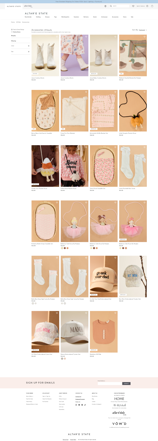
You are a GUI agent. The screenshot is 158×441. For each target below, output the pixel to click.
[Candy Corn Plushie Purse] (45, 166)
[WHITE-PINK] (33, 303)
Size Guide (61, 401)
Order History (29, 401)
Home (124, 17)
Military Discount (62, 399)
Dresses (47, 17)
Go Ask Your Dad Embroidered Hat (100, 299)
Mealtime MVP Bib (95, 354)
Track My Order (29, 399)
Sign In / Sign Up (46, 396)
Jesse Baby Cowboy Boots (98, 78)
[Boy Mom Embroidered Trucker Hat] (133, 276)
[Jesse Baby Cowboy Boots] (104, 55)
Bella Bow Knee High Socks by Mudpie (43, 299)
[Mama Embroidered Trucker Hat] (74, 332)
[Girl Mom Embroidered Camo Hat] (45, 332)
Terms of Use (65, 439)
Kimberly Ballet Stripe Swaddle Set (42, 244)
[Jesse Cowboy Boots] (45, 55)
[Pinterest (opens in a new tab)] (82, 404)
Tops (55, 17)
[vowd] (119, 423)
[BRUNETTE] (65, 248)
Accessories (115, 17)
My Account (46, 393)
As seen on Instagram (96, 404)
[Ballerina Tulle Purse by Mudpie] (74, 221)
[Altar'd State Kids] (119, 413)
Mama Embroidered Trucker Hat (70, 354)
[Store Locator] (105, 6)
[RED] (67, 248)
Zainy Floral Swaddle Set (97, 188)
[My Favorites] (133, 6)
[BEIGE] (62, 359)
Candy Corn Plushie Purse (39, 188)
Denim (95, 17)
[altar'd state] (36, 13)
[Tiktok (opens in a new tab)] (85, 404)
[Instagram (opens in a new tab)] (76, 404)
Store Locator (62, 404)
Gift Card (61, 406)
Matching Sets (65, 17)
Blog (93, 399)
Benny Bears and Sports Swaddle (42, 133)
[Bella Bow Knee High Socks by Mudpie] (45, 276)
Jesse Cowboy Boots (38, 78)
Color (12, 46)
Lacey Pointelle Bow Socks (127, 188)
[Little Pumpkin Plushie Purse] (133, 110)
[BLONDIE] (62, 248)
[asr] (119, 405)
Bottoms (86, 17)
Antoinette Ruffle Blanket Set (99, 133)
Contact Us (78, 393)
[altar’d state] (13, 6)
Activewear (104, 17)
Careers (93, 401)
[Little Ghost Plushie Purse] (74, 166)
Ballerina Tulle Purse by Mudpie (70, 244)
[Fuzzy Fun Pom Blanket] (74, 110)
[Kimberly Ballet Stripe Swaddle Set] (45, 221)
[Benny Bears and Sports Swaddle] (45, 110)
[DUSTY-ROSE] (65, 359)
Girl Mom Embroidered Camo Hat (42, 354)
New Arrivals (28, 17)
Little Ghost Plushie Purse (68, 188)
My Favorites (45, 401)
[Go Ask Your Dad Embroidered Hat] (104, 276)
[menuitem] (28, 17)
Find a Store (16, 32)
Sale (132, 17)
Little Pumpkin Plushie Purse (127, 133)
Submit (126, 383)
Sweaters (76, 17)
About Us (94, 393)
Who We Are (94, 396)
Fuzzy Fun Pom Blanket (68, 133)
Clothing (38, 17)
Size (12, 51)
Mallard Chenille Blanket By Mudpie (130, 78)
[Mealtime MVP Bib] (104, 332)
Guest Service (63, 393)
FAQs (60, 396)
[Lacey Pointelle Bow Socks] (133, 166)
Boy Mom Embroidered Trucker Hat (130, 299)
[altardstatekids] (28, 6)
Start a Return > (29, 396)
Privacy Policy (73, 439)
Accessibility (61, 409)
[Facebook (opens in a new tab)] (79, 404)
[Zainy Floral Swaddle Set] (104, 166)
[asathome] (119, 397)
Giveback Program (80, 399)
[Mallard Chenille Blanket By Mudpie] (133, 55)
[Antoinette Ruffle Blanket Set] (104, 110)
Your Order (29, 393)
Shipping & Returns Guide (32, 404)
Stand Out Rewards (47, 399)
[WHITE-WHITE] (36, 303)
